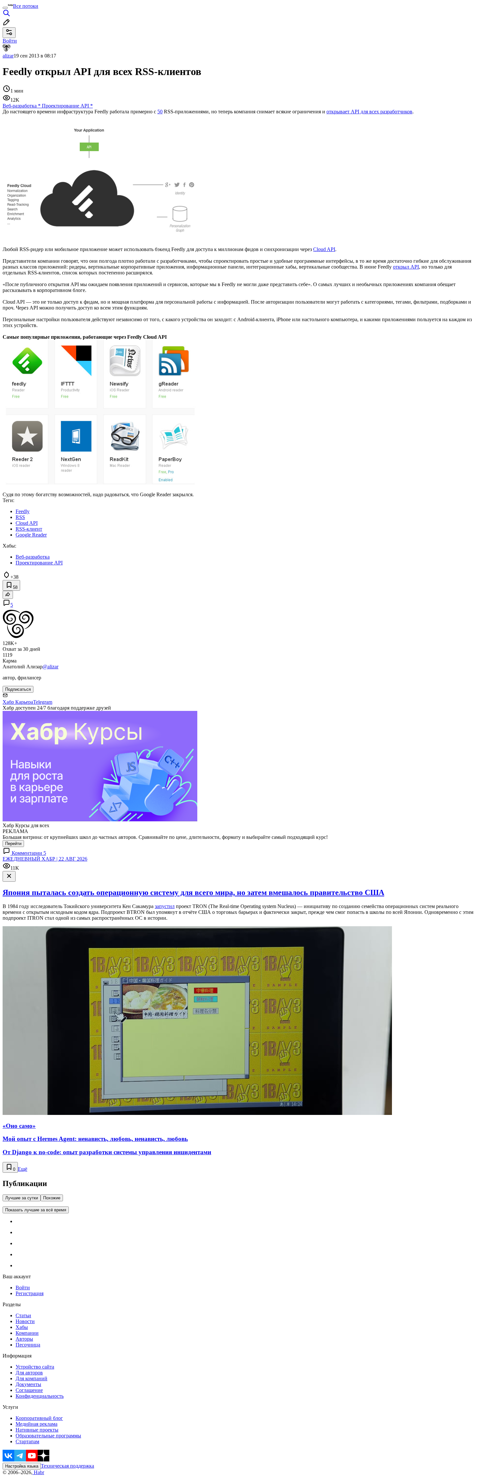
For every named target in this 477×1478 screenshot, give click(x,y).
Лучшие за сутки (21, 1197)
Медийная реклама (36, 1424)
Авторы (24, 1339)
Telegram (42, 702)
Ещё (22, 1169)
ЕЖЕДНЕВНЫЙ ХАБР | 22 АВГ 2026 (45, 859)
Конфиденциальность (40, 1396)
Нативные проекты (37, 1430)
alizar (8, 55)
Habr (38, 1472)
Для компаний (31, 1378)
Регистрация (29, 1293)
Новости (25, 1321)
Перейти (13, 843)
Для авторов (29, 1372)
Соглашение (29, 1390)
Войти (23, 1287)
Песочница (28, 1344)
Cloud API (324, 249)
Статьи (23, 1315)
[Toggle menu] (5, 8)
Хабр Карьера (18, 702)
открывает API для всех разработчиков (369, 111)
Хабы (22, 1327)
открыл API (406, 267)
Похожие (51, 1197)
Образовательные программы (48, 1435)
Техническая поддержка (67, 1466)
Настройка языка (21, 1466)
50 (160, 111)
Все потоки (25, 6)
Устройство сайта (35, 1367)
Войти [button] (10, 41)
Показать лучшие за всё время (35, 1209)
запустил (165, 906)
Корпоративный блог (39, 1418)
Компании (27, 1333)
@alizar (50, 666)
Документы (28, 1384)
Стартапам (27, 1441)
